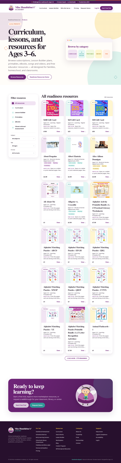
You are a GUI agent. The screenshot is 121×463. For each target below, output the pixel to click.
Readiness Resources (14, 20)
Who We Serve (65, 8)
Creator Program (61, 446)
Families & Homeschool (42, 431)
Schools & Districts (41, 434)
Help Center (99, 431)
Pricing (76, 8)
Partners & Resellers (42, 448)
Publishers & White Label (43, 445)
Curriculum (43, 8)
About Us (78, 431)
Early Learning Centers (42, 437)
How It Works (60, 434)
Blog (57, 443)
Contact (78, 443)
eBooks (98, 54)
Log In (97, 8)
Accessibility (99, 437)
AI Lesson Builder (81, 53)
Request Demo (85, 8)
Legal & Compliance (101, 434)
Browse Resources (17, 77)
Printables (90, 54)
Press (77, 437)
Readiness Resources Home (39, 77)
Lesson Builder (54, 8)
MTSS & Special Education (63, 449)
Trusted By (79, 434)
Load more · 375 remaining (77, 358)
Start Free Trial (106, 8)
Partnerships (79, 440)
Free (106, 54)
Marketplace (59, 440)
